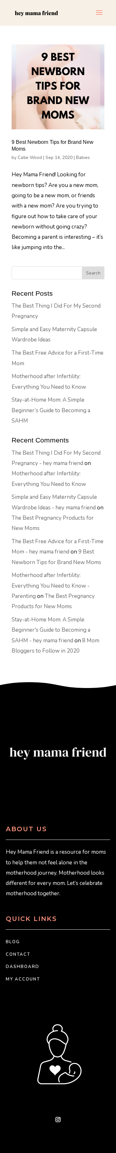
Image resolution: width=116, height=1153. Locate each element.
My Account (23, 979)
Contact (18, 954)
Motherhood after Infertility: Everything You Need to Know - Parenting (51, 586)
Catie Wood (30, 157)
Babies (83, 157)
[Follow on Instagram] (58, 1119)
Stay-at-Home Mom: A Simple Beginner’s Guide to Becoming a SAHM (51, 410)
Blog (13, 942)
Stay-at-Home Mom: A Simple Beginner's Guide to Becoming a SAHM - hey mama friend (51, 630)
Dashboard (22, 967)
